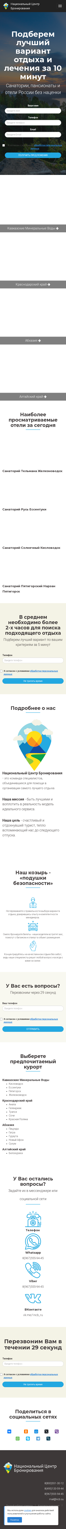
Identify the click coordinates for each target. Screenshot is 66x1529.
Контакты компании (48, 1505)
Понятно (14, 1519)
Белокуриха (16, 1153)
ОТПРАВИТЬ (33, 1029)
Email (33, 129)
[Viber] (57, 1431)
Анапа (12, 1104)
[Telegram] (38, 1438)
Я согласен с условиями (35, 147)
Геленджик (15, 1108)
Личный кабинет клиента (19, 1505)
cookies (27, 1510)
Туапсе (13, 1111)
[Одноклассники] (26, 1431)
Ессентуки (15, 1087)
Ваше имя (33, 105)
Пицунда (14, 1128)
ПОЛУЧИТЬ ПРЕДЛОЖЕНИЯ (33, 155)
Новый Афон (16, 1139)
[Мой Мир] (36, 1431)
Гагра (12, 1132)
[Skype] (28, 1438)
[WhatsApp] (18, 1438)
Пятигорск (15, 1091)
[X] (46, 1431)
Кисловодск (16, 1083)
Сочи (12, 1115)
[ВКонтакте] (9, 1431)
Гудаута (13, 1136)
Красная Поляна (18, 1119)
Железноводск (18, 1094)
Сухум (12, 1143)
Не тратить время (33, 681)
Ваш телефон (9, 1003)
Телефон (33, 117)
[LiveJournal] (48, 1438)
